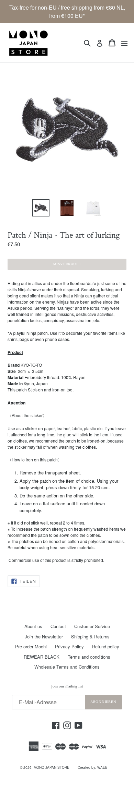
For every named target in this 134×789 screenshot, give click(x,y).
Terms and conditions (89, 656)
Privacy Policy (69, 646)
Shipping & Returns (90, 636)
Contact (58, 626)
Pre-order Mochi (31, 646)
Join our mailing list (67, 686)
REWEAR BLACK (41, 656)
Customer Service (92, 626)
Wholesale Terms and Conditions (67, 666)
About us (33, 626)
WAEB (102, 767)
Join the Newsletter (44, 636)
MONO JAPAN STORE (51, 767)
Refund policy (105, 646)
